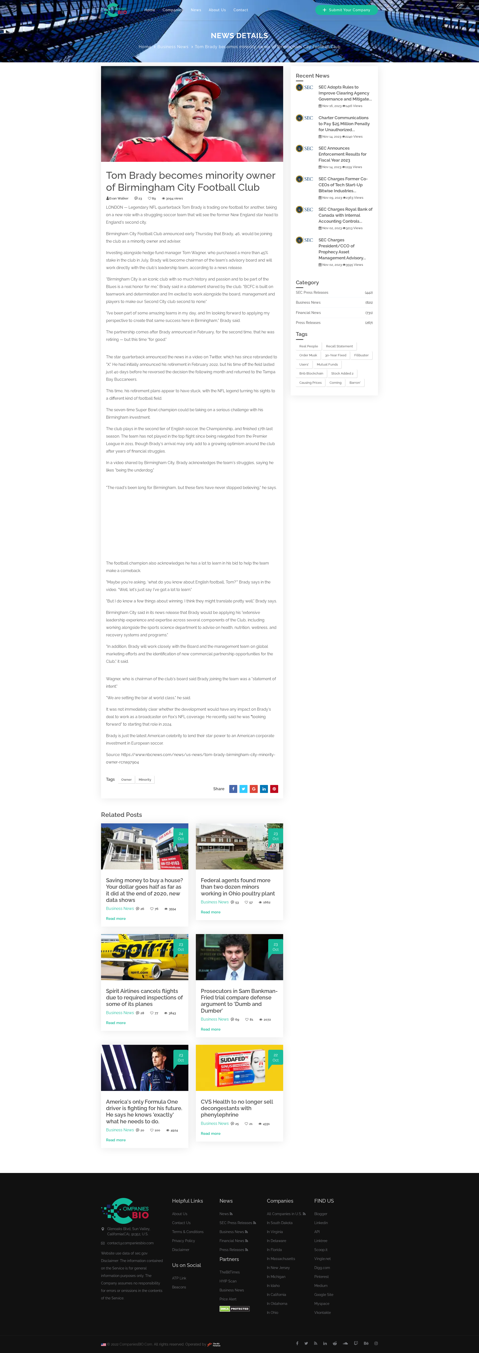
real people (308, 346)
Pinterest (321, 1277)
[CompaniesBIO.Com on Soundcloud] (345, 1344)
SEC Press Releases (312, 292)
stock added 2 (342, 373)
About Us (217, 10)
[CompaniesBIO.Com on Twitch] (356, 1344)
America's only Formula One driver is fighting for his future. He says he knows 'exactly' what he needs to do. (144, 1111)
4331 (266, 1124)
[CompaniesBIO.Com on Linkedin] (325, 1344)
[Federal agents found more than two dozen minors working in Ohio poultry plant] (239, 846)
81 (251, 1019)
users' (304, 364)
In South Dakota (280, 1223)
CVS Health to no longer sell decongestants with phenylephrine (237, 1108)
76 (156, 909)
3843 (172, 1013)
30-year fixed (335, 355)
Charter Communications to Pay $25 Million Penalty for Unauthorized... (344, 123)
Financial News (308, 313)
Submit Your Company (349, 10)
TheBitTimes (230, 1272)
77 (156, 1013)
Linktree (320, 1241)
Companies (173, 10)
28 (142, 1013)
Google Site (323, 1295)
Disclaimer (180, 1250)
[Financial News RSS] (246, 1241)
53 (237, 902)
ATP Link (179, 1278)
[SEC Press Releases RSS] (254, 1223)
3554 (172, 909)
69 (237, 1019)
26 (142, 909)
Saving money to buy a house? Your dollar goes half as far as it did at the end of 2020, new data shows (144, 890)
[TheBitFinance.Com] (213, 1344)
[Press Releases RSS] (246, 1250)
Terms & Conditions (188, 1232)
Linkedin (321, 1223)
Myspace (321, 1304)
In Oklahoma (277, 1304)
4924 (174, 1130)
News (196, 10)
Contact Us (181, 1223)
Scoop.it (321, 1250)
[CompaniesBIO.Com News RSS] (231, 1214)
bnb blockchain (311, 373)
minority (137, 241)
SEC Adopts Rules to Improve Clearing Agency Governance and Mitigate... (345, 93)
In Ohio (272, 1313)
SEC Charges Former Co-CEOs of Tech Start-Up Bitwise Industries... (343, 184)
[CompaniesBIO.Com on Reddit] (335, 1344)
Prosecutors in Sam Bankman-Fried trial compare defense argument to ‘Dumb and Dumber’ (239, 1001)
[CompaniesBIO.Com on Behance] (366, 1344)
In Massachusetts (281, 1259)
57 (251, 902)
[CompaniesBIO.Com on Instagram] (376, 1344)
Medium (321, 1286)
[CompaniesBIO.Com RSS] (315, 1344)
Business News (173, 46)
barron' (355, 383)
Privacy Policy (183, 1241)
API (317, 1232)
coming (336, 383)
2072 (267, 1019)
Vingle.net (322, 1259)
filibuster (361, 355)
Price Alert (228, 1299)
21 (250, 1124)
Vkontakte (322, 1313)
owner (152, 241)
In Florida (274, 1250)
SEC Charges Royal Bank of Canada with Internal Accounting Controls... (345, 215)
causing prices (310, 383)
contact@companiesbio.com (130, 1243)
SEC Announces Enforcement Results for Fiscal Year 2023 (342, 154)
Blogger (320, 1214)
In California (276, 1295)
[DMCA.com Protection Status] (235, 1308)
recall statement (339, 346)
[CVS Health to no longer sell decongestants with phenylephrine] (239, 1067)
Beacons (179, 1287)
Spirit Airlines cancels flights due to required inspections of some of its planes (144, 997)
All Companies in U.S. (284, 1214)
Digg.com (322, 1268)
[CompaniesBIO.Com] (114, 10)
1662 (266, 902)
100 (157, 1130)
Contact (241, 10)
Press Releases (308, 323)
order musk (308, 355)
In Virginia (275, 1232)
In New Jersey (278, 1268)
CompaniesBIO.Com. (136, 1344)
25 (237, 1124)
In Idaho (273, 1286)
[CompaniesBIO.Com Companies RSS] (304, 1214)
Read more (116, 918)
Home (149, 10)
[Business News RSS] (246, 1232)
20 (142, 1130)
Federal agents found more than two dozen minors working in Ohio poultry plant (238, 887)
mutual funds (327, 364)
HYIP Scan (228, 1281)
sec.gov (141, 1253)
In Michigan (276, 1277)
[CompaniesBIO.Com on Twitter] (306, 1344)
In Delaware (276, 1241)
